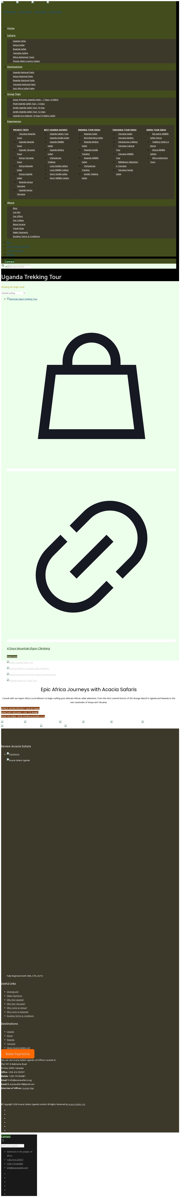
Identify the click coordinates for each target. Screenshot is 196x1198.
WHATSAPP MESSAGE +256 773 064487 (19, 712)
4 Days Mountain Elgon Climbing (28, 649)
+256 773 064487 (15, 1163)
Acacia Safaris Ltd (76, 1104)
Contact (9, 261)
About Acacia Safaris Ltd (18, 246)
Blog (9, 242)
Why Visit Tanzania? (16, 1003)
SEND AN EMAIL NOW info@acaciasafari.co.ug (23, 716)
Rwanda (10, 1039)
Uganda (10, 1031)
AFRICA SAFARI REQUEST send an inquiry (20, 708)
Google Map (28, 1088)
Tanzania (11, 1043)
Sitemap (11, 254)
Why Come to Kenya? (17, 1007)
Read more (12, 656)
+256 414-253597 (15, 1159)
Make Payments (14, 995)
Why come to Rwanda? (18, 1012)
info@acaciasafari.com (17, 1167)
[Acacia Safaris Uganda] (31, 11)
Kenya (10, 1035)
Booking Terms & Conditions (20, 1016)
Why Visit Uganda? (15, 999)
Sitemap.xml (12, 991)
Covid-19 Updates (15, 250)
